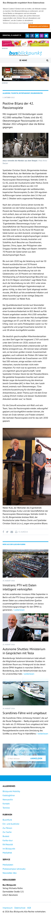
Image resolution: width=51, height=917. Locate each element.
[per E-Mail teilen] (11, 532)
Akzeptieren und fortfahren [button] (39, 26)
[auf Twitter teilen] (7, 532)
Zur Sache (7, 832)
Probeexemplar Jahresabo (14, 869)
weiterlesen (19, 610)
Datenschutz (19, 907)
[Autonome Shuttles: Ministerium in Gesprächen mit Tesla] (25, 627)
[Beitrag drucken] (16, 532)
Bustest (6, 836)
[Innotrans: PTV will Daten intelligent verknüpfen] (25, 563)
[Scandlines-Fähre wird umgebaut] (25, 691)
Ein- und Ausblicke (11, 823)
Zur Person (7, 828)
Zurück (24, 532)
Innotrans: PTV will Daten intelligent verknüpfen (19, 587)
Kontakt (6, 803)
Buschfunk (7, 819)
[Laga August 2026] (25, 43)
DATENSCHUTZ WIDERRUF (37, 763)
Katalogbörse (9, 795)
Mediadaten (8, 864)
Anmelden (36, 758)
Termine (6, 807)
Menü (24, 60)
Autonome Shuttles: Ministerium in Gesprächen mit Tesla (24, 651)
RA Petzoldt (8, 844)
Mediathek (7, 852)
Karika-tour (8, 840)
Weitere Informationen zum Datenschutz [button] (17, 23)
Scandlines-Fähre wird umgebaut (25, 713)
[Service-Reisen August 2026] (25, 74)
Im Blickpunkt (9, 848)
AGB (29, 907)
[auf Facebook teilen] (4, 532)
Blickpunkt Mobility (11, 791)
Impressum (8, 907)
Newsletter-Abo (10, 873)
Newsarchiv (8, 799)
